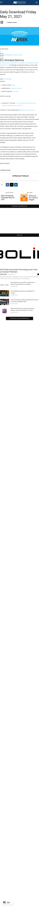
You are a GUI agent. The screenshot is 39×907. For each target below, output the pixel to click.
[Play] (0, 51)
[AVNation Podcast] (6, 176)
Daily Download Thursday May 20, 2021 (8, 197)
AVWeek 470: (4, 65)
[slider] (19, 63)
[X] (12, 185)
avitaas (15, 91)
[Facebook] (7, 185)
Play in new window (16, 55)
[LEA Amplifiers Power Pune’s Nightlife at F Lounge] (4, 293)
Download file (4, 55)
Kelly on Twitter (16, 88)
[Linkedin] (16, 185)
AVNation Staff (3, 274)
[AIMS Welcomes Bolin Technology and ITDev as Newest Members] (19, 253)
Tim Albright (8, 79)
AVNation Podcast (12, 22)
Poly (13, 85)
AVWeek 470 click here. (27, 110)
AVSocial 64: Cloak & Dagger (33, 198)
